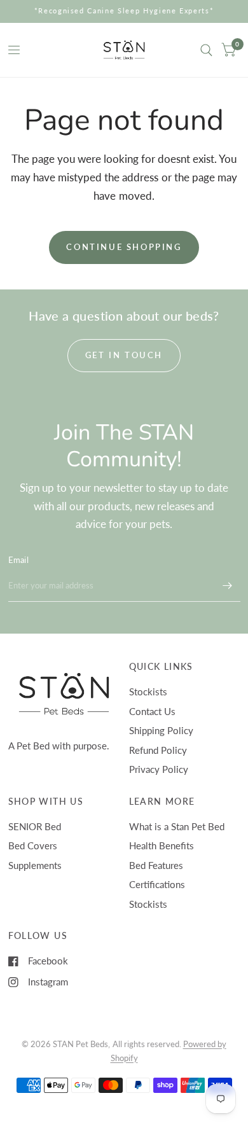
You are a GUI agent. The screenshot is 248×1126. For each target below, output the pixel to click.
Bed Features (156, 865)
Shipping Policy (161, 730)
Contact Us (152, 711)
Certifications (157, 884)
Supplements (35, 865)
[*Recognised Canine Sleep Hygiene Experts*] (124, 11)
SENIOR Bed (34, 826)
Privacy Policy (158, 769)
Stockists (148, 691)
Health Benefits (161, 845)
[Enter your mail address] (227, 585)
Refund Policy (158, 750)
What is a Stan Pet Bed (176, 826)
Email (18, 560)
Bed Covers (32, 845)
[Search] (206, 50)
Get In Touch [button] (124, 355)
